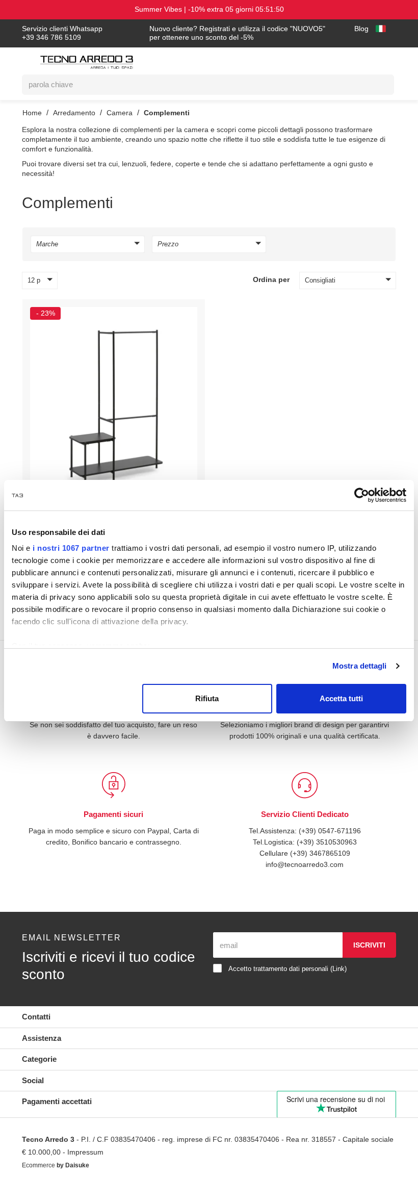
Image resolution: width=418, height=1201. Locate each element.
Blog (360, 28)
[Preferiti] (184, 317)
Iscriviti (369, 958)
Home (32, 112)
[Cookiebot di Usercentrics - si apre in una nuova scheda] (361, 495)
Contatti (37, 1030)
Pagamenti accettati (60, 1115)
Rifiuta (207, 698)
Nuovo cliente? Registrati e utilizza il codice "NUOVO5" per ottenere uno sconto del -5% (222, 33)
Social (33, 1094)
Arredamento (75, 112)
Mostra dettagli (359, 665)
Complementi (170, 112)
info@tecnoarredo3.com (305, 878)
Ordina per (271, 282)
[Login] (340, 60)
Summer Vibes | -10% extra (209, 9)
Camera (122, 112)
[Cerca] (379, 84)
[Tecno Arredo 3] (86, 62)
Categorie (40, 1073)
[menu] (27, 64)
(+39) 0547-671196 (330, 844)
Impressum (114, 1166)
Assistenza (42, 1052)
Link (349, 982)
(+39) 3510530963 (327, 855)
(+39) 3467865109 (320, 866)
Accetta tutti (341, 698)
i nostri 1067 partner (71, 548)
